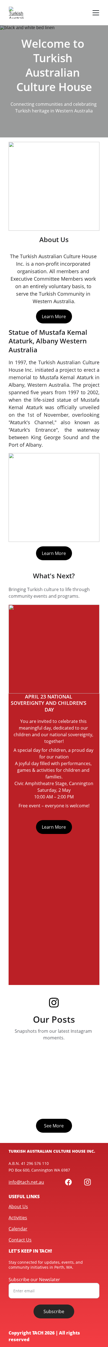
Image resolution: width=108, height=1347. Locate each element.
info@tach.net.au (26, 1182)
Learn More (54, 316)
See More (54, 1126)
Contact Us (20, 1240)
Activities (18, 1218)
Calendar (18, 1229)
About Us (18, 1206)
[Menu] (95, 12)
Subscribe (53, 1311)
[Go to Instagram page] (54, 1002)
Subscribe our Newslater (34, 1279)
